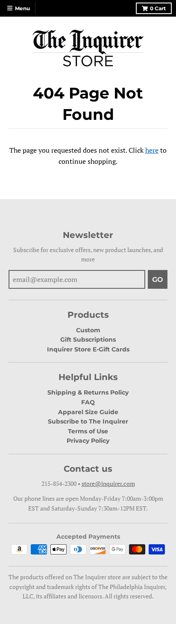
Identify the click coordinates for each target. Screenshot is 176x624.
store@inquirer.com (108, 483)
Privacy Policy (88, 440)
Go (157, 280)
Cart (158, 8)
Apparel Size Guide (88, 412)
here (151, 150)
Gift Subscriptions (88, 339)
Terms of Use (88, 431)
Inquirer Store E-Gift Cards (88, 349)
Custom (88, 330)
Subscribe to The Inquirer (88, 421)
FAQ (88, 402)
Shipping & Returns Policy (88, 392)
